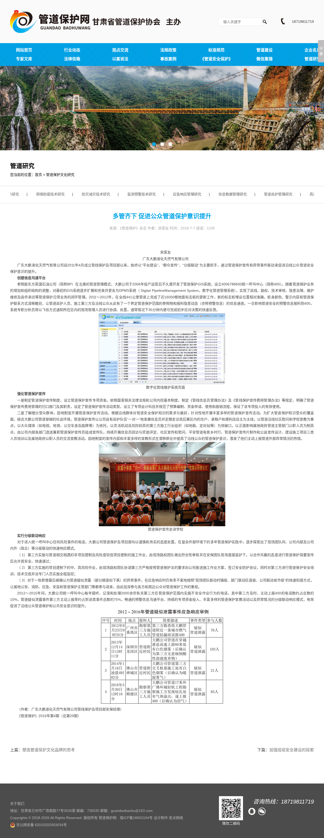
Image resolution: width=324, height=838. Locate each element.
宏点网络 (176, 818)
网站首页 (24, 50)
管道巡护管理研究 (272, 194)
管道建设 (264, 50)
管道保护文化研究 (60, 175)
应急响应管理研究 (181, 194)
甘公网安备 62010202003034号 (41, 825)
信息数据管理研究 (227, 194)
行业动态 (72, 50)
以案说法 (120, 59)
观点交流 (120, 50)
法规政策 (168, 50)
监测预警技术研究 (136, 194)
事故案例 (168, 59)
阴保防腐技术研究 (44, 194)
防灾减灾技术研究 (90, 194)
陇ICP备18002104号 (136, 818)
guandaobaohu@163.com (132, 811)
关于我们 (17, 803)
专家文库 (24, 59)
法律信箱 (72, 59)
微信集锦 (264, 59)
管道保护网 (107, 818)
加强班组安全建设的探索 (291, 750)
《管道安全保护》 (216, 59)
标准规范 (216, 50)
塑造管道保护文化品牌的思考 (48, 750)
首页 (38, 175)
